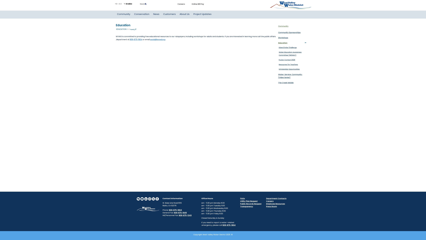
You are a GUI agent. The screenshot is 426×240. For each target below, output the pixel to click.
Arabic (128, 4)
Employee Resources (275, 204)
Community (283, 26)
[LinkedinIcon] (146, 198)
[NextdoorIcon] (138, 198)
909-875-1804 (136, 39)
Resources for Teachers (288, 64)
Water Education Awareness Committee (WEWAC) (290, 53)
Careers (181, 4)
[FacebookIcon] (157, 198)
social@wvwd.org (157, 39)
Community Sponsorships (289, 32)
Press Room (271, 206)
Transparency (246, 206)
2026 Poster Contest (287, 60)
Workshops (283, 37)
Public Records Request (250, 204)
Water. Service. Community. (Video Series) (290, 76)
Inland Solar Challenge (288, 47)
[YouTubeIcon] (142, 198)
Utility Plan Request (249, 201)
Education (282, 43)
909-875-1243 (185, 215)
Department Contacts (276, 198)
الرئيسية (133, 29)
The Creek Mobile (286, 82)
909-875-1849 (180, 212)
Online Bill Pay (198, 4)
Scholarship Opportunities (289, 69)
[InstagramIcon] (149, 198)
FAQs (242, 198)
